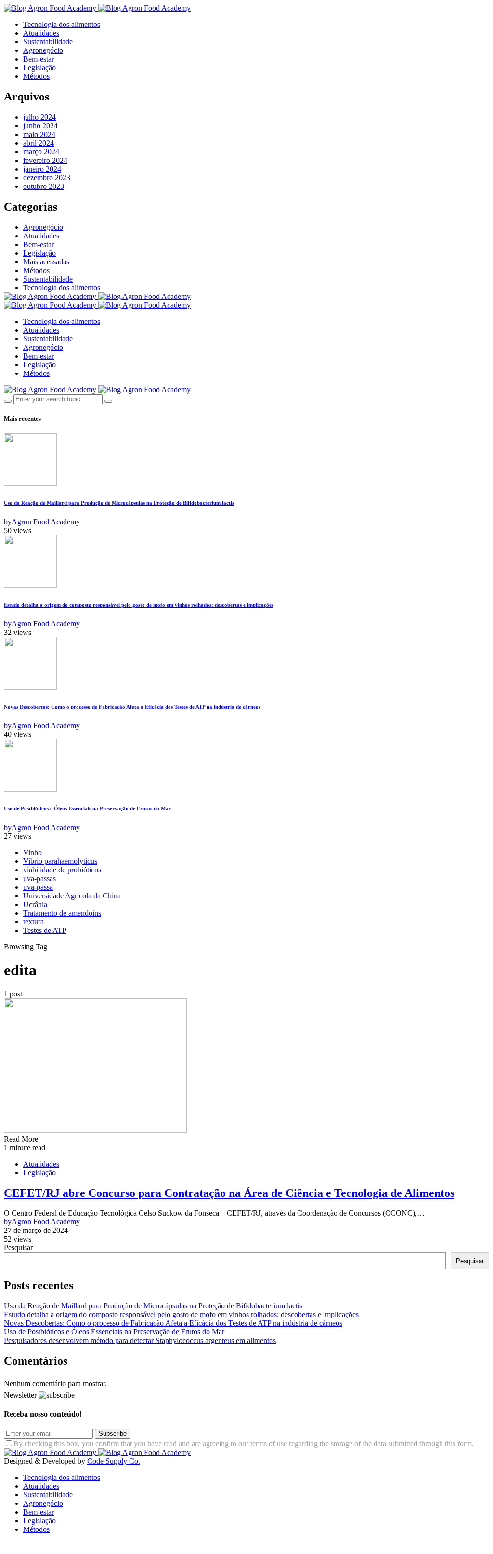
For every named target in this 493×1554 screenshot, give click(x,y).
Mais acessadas (46, 262)
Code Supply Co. (113, 1461)
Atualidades (41, 33)
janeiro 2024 (42, 169)
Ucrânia (35, 904)
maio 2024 (39, 134)
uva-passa (38, 887)
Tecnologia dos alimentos (61, 24)
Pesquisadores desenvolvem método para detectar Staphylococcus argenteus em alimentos (140, 1340)
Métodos (36, 76)
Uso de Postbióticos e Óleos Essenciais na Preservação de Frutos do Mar (87, 808)
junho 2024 (40, 126)
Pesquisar (18, 1247)
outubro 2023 (43, 186)
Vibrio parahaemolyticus (60, 861)
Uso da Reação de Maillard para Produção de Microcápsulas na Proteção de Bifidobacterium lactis (119, 503)
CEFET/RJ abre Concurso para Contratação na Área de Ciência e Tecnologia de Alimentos (229, 1193)
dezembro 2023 (46, 178)
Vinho (32, 852)
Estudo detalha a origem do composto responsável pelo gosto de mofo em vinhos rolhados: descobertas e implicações (138, 605)
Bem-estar (38, 59)
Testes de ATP (44, 930)
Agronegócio (43, 50)
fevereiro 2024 (45, 160)
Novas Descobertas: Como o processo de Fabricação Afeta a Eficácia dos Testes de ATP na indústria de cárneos (132, 706)
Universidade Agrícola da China (72, 896)
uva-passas (39, 878)
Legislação (39, 67)
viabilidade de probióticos (62, 870)
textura (33, 922)
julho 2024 (39, 117)
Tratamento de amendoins (62, 913)
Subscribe (113, 1433)
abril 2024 (38, 143)
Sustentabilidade (48, 41)
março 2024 (41, 152)
